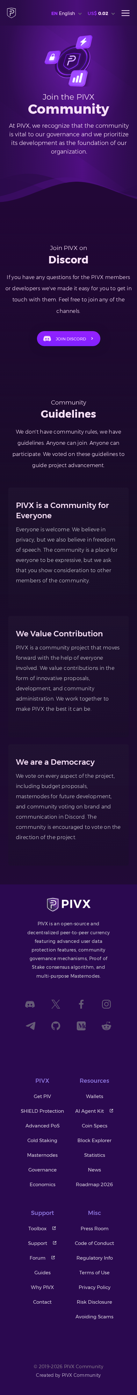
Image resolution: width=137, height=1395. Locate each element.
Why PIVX (42, 1287)
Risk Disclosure (94, 1302)
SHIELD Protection (42, 1111)
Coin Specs (94, 1126)
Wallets (94, 1096)
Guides (42, 1273)
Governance (42, 1170)
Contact (42, 1302)
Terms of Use (94, 1273)
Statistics (94, 1155)
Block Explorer (94, 1140)
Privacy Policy (95, 1287)
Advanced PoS (42, 1126)
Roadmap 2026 (94, 1184)
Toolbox (37, 1228)
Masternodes (42, 1155)
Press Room (95, 1228)
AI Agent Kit (89, 1111)
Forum (38, 1258)
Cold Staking (42, 1140)
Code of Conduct (94, 1243)
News (94, 1170)
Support (37, 1243)
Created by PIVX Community (68, 1375)
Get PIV (42, 1096)
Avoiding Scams (94, 1317)
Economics (42, 1184)
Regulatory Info (94, 1258)
